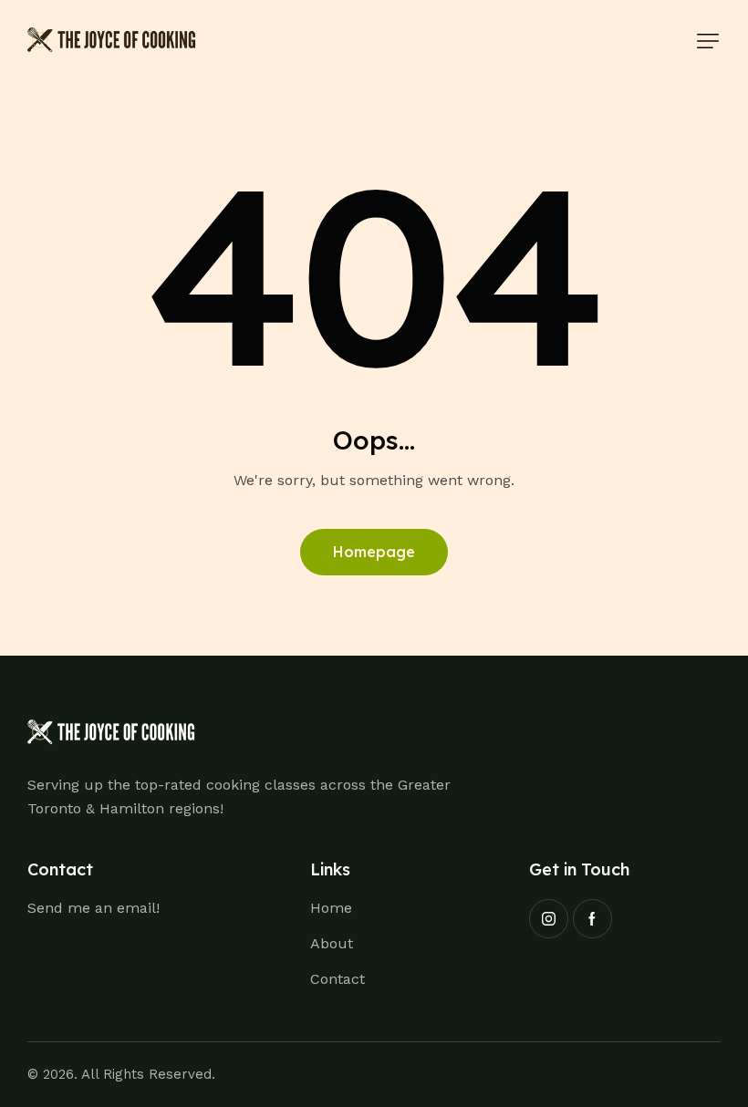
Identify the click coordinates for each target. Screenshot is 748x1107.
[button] (708, 41)
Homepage (374, 552)
